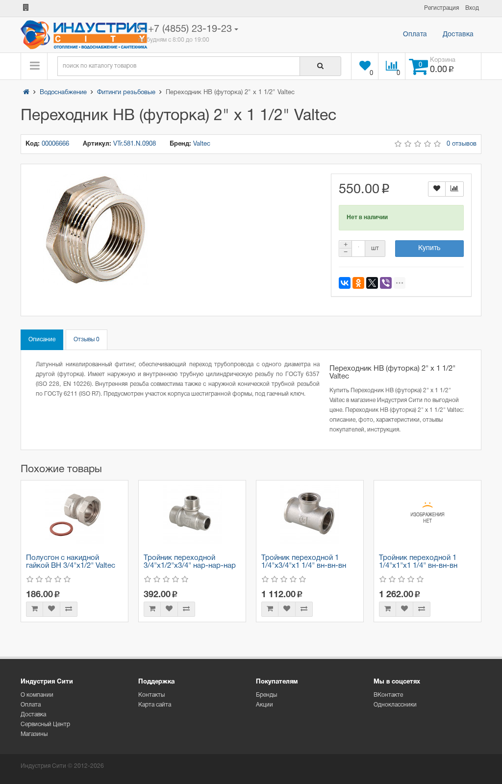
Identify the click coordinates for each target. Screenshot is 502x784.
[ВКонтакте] (345, 283)
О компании (37, 695)
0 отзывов (462, 144)
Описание (41, 339)
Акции (264, 705)
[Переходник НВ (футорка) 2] (96, 229)
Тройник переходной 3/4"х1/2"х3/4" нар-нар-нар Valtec (190, 566)
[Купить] (34, 609)
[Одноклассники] (358, 283)
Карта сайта (154, 705)
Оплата (415, 34)
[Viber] (386, 283)
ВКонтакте (388, 695)
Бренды (266, 695)
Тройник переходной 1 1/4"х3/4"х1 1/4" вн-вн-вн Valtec (303, 566)
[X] (372, 283)
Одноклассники (395, 705)
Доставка (458, 34)
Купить (429, 248)
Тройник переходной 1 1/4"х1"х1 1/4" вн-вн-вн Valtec (418, 566)
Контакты (151, 695)
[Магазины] (26, 8)
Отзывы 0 (87, 339)
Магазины (34, 734)
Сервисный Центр (45, 724)
